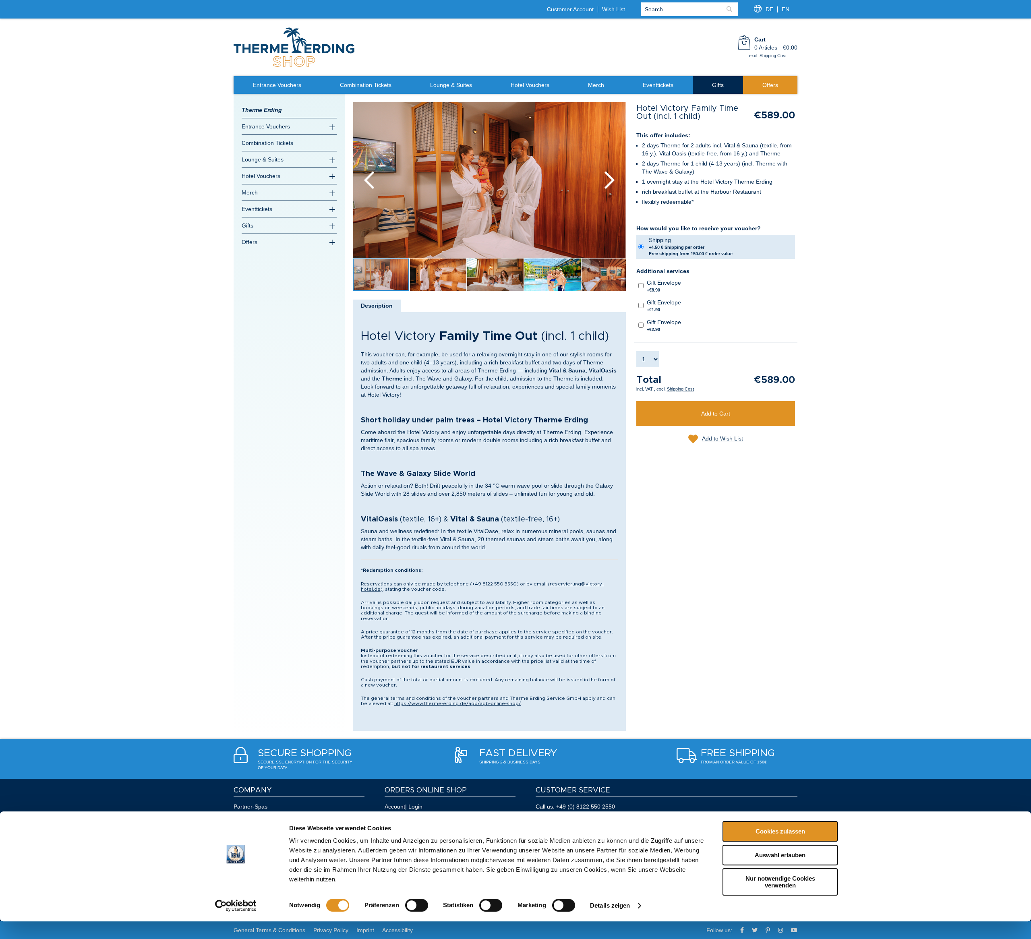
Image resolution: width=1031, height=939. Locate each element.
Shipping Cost (680, 389)
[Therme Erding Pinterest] (768, 930)
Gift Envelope (664, 285)
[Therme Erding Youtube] (794, 930)
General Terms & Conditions (269, 930)
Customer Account (570, 9)
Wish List (613, 9)
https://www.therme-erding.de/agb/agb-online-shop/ (457, 703)
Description (377, 305)
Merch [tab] (250, 192)
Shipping (691, 246)
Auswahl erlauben (780, 855)
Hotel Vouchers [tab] (261, 176)
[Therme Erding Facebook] (742, 930)
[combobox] (689, 9)
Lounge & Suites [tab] (263, 159)
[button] (369, 180)
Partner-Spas (250, 806)
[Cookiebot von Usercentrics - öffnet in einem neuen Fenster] (236, 906)
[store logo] (294, 66)
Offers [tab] (249, 242)
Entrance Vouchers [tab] (266, 126)
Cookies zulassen (780, 831)
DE (769, 9)
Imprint (365, 930)
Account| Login (403, 806)
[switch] (416, 905)
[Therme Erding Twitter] (755, 930)
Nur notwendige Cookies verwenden (780, 882)
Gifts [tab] (247, 225)
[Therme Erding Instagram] (780, 930)
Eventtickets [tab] (257, 209)
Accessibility (397, 930)
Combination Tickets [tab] (267, 143)
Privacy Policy (330, 930)
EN (785, 9)
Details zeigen (610, 905)
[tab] (377, 306)
